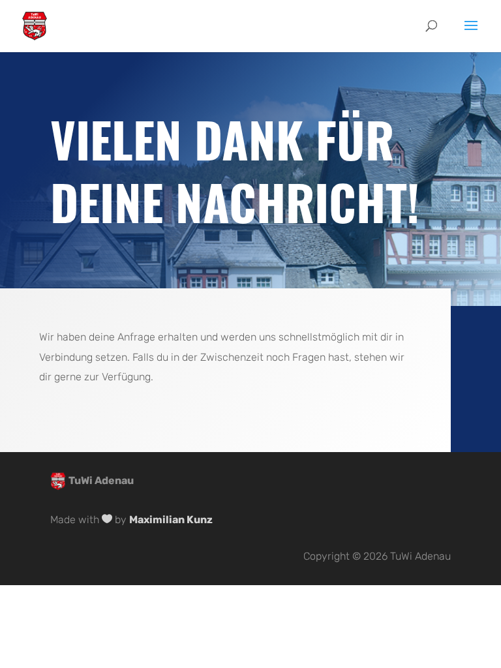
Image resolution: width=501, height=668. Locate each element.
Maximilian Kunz (171, 519)
